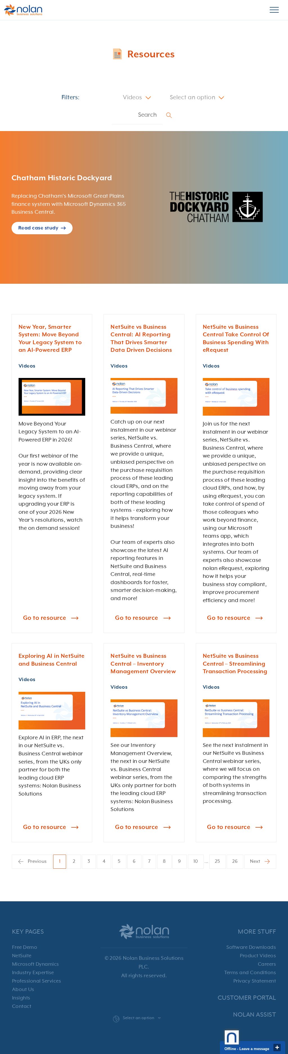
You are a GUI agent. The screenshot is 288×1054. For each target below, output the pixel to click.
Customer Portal (247, 997)
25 (217, 861)
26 (235, 861)
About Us (23, 989)
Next (255, 861)
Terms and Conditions (250, 973)
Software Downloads (251, 947)
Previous (36, 861)
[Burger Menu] (274, 10)
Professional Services (36, 981)
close (277, 1047)
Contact (21, 1006)
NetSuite (22, 956)
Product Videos (258, 956)
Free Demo (24, 947)
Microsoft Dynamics (35, 964)
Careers (267, 964)
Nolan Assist (254, 1014)
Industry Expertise (33, 973)
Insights (21, 998)
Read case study (38, 228)
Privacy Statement (254, 981)
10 (196, 861)
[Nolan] (23, 10)
